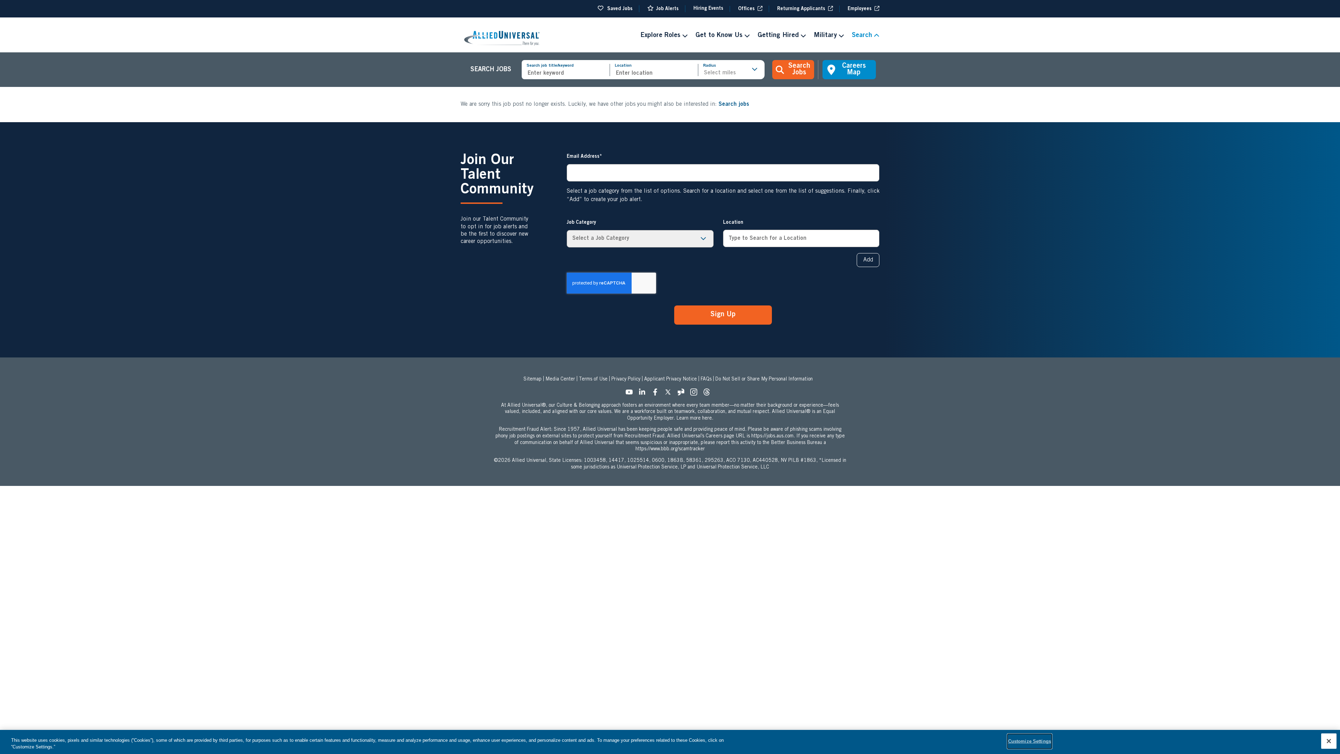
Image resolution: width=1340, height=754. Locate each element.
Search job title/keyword (550, 66)
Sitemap (532, 379)
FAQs (706, 379)
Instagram (695, 394)
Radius (709, 66)
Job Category (581, 222)
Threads (708, 394)
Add (868, 260)
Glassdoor (682, 394)
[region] (670, 742)
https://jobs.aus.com (772, 436)
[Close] (1329, 741)
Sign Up (723, 314)
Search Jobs (799, 69)
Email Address (583, 156)
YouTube (631, 394)
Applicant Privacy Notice (670, 379)
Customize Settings (1029, 741)
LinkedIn (644, 394)
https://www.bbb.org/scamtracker (670, 449)
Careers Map (854, 69)
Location (623, 66)
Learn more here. (694, 418)
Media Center (560, 379)
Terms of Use (593, 379)
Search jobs (734, 104)
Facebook (657, 394)
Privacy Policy (625, 379)
